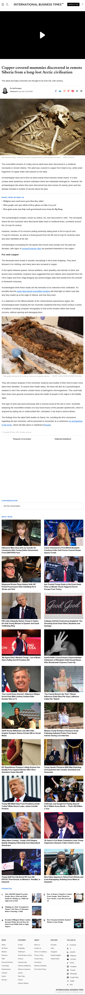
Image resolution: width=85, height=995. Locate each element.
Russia (47, 425)
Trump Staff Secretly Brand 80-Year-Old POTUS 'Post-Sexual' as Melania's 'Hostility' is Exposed (21, 879)
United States (55, 959)
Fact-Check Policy (40, 969)
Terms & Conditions (40, 952)
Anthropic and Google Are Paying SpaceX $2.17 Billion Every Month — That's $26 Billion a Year (63, 806)
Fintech (20, 980)
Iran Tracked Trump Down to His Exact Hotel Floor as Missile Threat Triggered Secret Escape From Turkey (62, 586)
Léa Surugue (16, 88)
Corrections (38, 962)
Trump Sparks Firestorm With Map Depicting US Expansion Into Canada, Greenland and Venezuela (62, 769)
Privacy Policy (39, 955)
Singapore (54, 952)
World (3, 945)
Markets (4, 952)
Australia (53, 945)
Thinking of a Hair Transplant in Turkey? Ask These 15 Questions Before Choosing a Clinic (17, 909)
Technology (5, 966)
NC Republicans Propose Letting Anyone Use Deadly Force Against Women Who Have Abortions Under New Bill (21, 769)
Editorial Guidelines (63, 439)
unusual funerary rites (32, 248)
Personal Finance (7, 962)
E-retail (20, 945)
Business (5, 955)
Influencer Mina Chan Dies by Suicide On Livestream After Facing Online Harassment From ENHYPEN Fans (20, 550)
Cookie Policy (38, 959)
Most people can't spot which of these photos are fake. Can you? (29, 205)
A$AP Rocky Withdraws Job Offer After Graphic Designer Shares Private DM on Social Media (21, 733)
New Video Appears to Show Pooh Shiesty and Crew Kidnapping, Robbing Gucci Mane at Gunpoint (63, 879)
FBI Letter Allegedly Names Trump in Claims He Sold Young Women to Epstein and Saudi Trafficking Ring (20, 623)
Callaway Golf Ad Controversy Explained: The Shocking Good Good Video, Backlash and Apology (63, 623)
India (52, 948)
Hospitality (21, 948)
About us (37, 945)
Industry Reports (23, 983)
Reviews (4, 980)
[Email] (77, 91)
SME (3, 959)
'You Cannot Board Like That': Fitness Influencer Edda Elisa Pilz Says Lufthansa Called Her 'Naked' (61, 696)
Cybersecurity (22, 962)
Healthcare (21, 952)
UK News (5, 948)
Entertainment (6, 969)
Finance (20, 959)
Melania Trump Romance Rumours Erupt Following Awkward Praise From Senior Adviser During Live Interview (61, 733)
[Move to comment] (81, 91)
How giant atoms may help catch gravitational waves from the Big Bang (32, 209)
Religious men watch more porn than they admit (23, 201)
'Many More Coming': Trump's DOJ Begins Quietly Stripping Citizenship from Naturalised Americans (21, 843)
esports (20, 973)
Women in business (24, 969)
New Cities (21, 976)
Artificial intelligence (24, 966)
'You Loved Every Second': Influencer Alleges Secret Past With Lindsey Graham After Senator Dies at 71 (21, 696)
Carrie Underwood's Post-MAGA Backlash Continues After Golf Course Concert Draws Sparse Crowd (62, 550)
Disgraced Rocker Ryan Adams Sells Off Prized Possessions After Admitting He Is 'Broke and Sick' (19, 586)
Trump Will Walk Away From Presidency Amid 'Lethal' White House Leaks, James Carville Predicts (21, 806)
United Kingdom (56, 955)
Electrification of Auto (25, 955)
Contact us (37, 948)
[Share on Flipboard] (69, 91)
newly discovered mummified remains (33, 291)
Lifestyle (4, 973)
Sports (4, 976)
